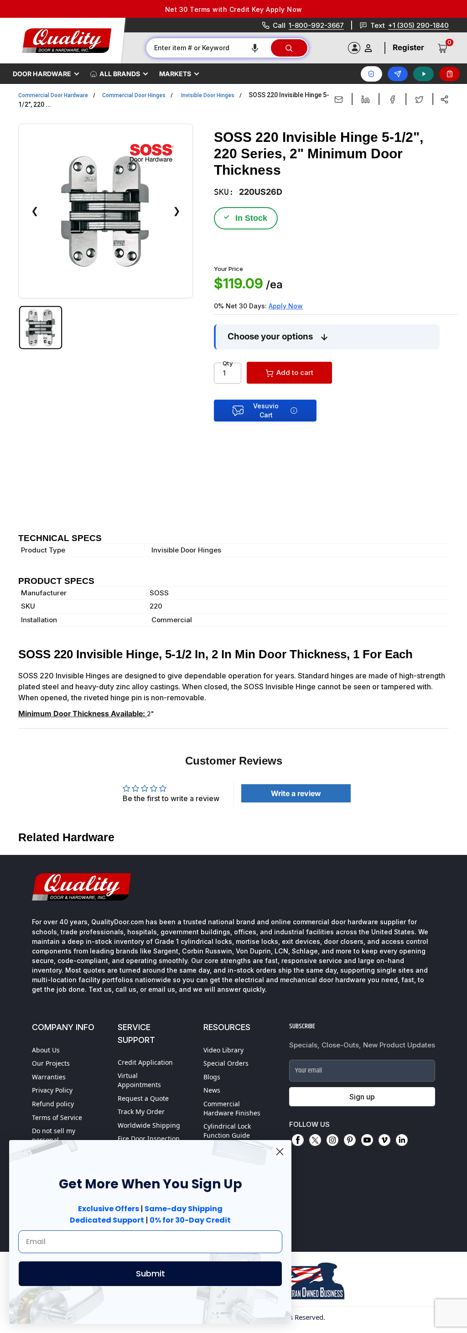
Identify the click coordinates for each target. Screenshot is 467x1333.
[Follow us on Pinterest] (349, 1140)
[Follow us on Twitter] (315, 1140)
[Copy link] (444, 99)
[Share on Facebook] (392, 99)
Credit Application (145, 1062)
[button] (255, 48)
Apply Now (286, 306)
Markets (175, 74)
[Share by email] (338, 99)
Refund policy (53, 1103)
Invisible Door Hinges (207, 95)
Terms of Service (57, 1117)
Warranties (49, 1077)
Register (408, 47)
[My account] (368, 48)
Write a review (296, 793)
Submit (150, 1273)
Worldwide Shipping (149, 1125)
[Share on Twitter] (419, 99)
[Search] (289, 48)
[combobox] (208, 48)
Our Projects (51, 1063)
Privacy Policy (52, 1090)
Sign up (362, 1096)
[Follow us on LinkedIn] (401, 1140)
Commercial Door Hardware (53, 95)
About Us (46, 1050)
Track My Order (141, 1111)
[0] (443, 48)
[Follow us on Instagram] (332, 1140)
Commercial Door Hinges (134, 95)
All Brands (119, 74)
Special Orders (226, 1063)
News (211, 1090)
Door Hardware (42, 74)
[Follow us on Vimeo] (384, 1140)
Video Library (223, 1050)
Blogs (211, 1077)
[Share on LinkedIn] (365, 99)
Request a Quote (143, 1098)
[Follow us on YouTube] (367, 1140)
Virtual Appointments (139, 1080)
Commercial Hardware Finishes (231, 1108)
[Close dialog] (280, 1152)
